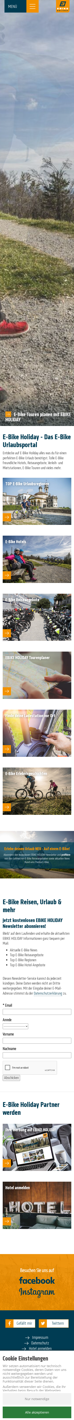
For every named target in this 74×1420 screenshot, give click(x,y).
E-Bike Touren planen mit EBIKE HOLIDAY (38, 417)
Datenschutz (40, 1343)
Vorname (8, 1034)
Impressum (40, 1337)
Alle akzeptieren (37, 1412)
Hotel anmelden (40, 1348)
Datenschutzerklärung (48, 993)
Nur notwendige (37, 1399)
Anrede (7, 1020)
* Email (7, 1005)
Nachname (9, 1048)
